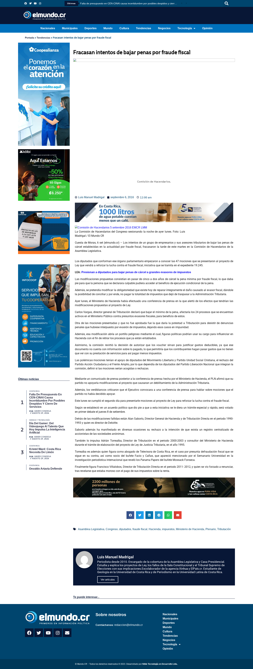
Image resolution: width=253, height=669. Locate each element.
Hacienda (155, 529)
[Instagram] (40, 3)
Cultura (124, 28)
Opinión (207, 28)
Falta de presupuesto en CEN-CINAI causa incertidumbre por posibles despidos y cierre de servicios (130, 3)
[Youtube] (35, 3)
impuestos (168, 529)
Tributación (224, 529)
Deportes (91, 28)
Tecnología (184, 28)
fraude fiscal (140, 529)
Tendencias (143, 28)
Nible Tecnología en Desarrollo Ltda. (159, 664)
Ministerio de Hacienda (190, 529)
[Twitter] (30, 3)
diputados (125, 529)
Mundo (108, 28)
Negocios (164, 28)
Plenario (210, 529)
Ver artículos (108, 579)
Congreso (112, 529)
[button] (226, 3)
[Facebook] (25, 3)
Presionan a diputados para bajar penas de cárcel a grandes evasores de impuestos (136, 272)
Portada (29, 37)
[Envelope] (67, 632)
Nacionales (47, 28)
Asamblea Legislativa (91, 529)
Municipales (70, 28)
